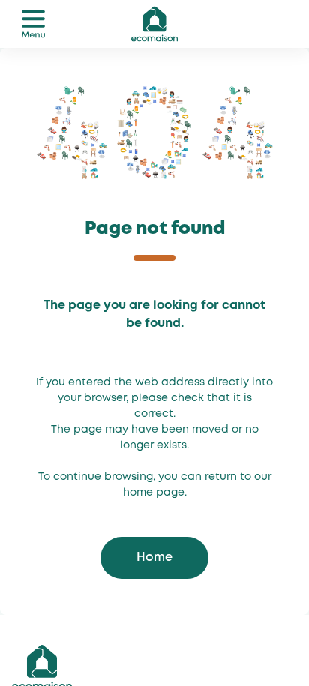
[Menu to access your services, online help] (33, 24)
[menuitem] (33, 24)
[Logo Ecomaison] (154, 22)
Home (154, 557)
